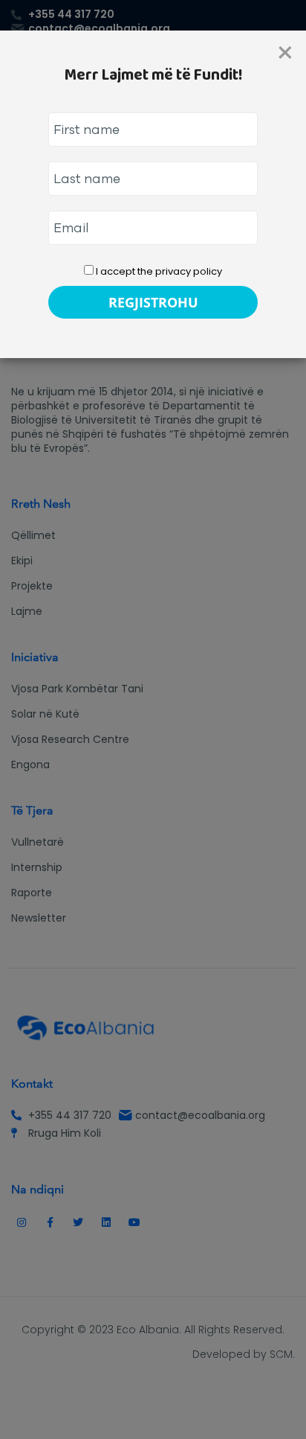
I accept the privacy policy (158, 271)
